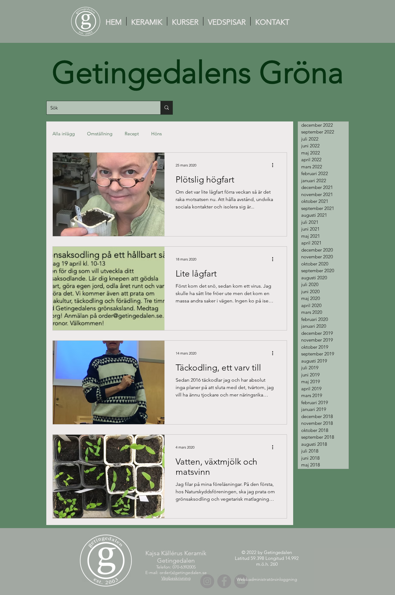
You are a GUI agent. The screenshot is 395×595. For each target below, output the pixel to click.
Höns (156, 134)
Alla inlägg (63, 134)
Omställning (99, 134)
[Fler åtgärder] (274, 165)
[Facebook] (224, 581)
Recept (132, 134)
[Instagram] (207, 581)
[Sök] (166, 107)
